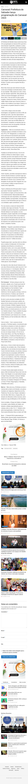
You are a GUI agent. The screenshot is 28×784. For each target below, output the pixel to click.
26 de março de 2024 (6, 596)
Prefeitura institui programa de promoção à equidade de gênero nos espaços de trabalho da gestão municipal (13, 551)
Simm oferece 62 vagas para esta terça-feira (13, 490)
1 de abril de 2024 (6, 731)
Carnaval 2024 (8, 448)
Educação (11, 770)
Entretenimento (18, 766)
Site (2, 644)
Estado (12, 766)
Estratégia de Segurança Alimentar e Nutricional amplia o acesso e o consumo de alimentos (17, 737)
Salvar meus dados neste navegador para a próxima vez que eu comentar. (13, 651)
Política (4, 547)
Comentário (4, 612)
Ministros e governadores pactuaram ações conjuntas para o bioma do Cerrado (17, 745)
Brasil (18, 768)
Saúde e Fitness (6, 768)
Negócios (4, 569)
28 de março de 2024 (6, 533)
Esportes (17, 770)
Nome (3, 630)
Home (2, 6)
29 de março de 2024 (6, 512)
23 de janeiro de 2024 (5, 21)
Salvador (6, 6)
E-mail (3, 637)
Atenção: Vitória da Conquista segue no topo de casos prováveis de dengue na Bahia (17, 752)
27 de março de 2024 (6, 555)
